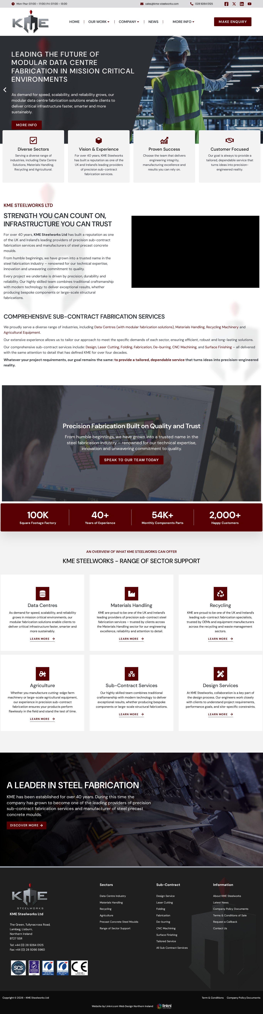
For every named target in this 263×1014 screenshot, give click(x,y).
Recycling (220, 605)
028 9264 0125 (204, 3)
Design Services (220, 685)
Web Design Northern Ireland (136, 1006)
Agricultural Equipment (22, 332)
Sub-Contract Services (131, 685)
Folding (126, 347)
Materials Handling (190, 327)
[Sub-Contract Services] (131, 674)
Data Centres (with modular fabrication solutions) (134, 327)
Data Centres (42, 605)
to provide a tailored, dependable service (149, 360)
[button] (5, 90)
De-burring (162, 347)
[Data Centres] (42, 593)
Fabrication (143, 347)
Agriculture (42, 685)
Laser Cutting (108, 347)
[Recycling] (220, 593)
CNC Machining (184, 347)
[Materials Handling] (131, 593)
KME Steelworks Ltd (37, 997)
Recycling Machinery (222, 327)
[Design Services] (220, 674)
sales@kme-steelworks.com (162, 3)
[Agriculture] (42, 674)
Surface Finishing (218, 347)
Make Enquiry (233, 21)
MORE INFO (26, 125)
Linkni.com (112, 1006)
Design (91, 347)
